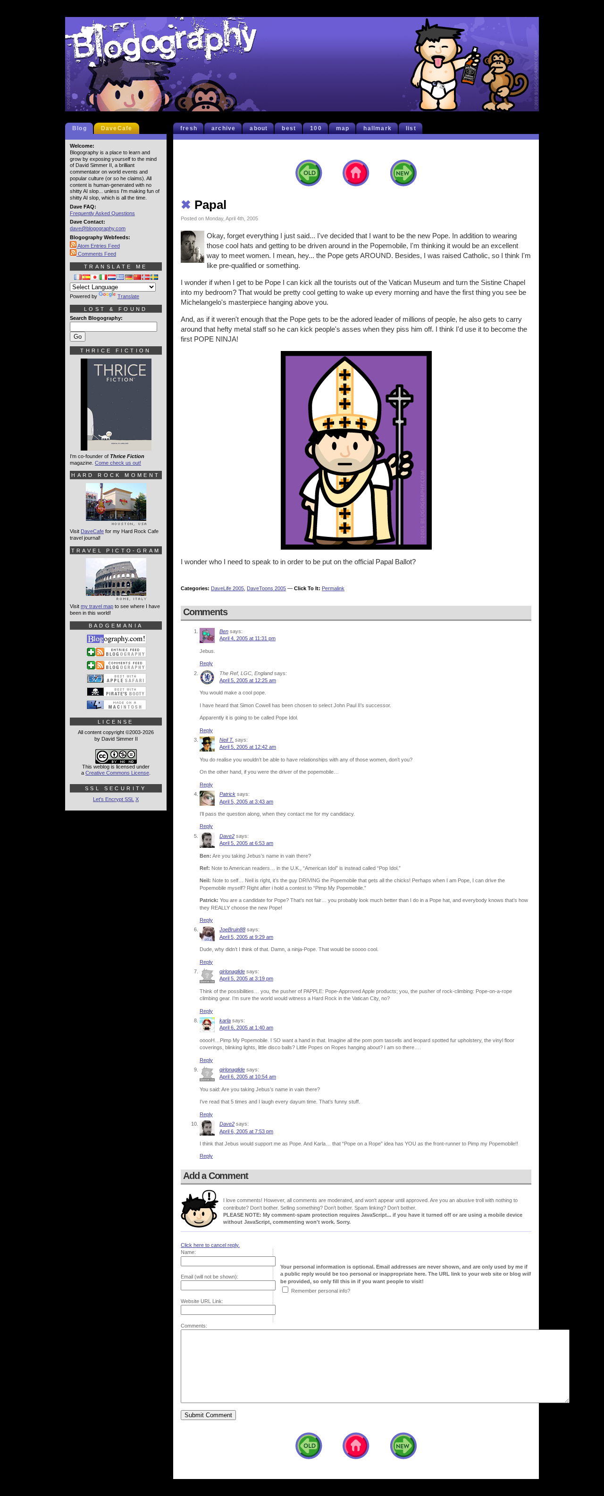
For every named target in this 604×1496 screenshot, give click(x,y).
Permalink (333, 588)
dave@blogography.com (98, 228)
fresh (188, 128)
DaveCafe (117, 128)
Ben (223, 631)
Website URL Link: (202, 1301)
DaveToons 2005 (266, 588)
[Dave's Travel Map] (116, 596)
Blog (79, 128)
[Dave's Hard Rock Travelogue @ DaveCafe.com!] (116, 521)
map (343, 128)
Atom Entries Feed (98, 246)
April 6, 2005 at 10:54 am (247, 1076)
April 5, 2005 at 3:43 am (246, 801)
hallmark (377, 128)
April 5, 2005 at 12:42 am (247, 747)
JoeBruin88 (232, 929)
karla (225, 1020)
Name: (188, 1252)
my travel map (97, 606)
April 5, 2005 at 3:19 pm (246, 978)
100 (316, 128)
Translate (128, 296)
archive (223, 128)
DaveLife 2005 (227, 588)
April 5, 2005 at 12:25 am (247, 680)
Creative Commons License (117, 773)
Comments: (194, 1326)
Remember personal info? (320, 1291)
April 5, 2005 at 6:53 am (246, 843)
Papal (203, 205)
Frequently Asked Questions (102, 213)
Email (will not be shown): (209, 1276)
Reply (206, 663)
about (259, 128)
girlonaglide (232, 971)
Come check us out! (118, 463)
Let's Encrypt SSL (113, 799)
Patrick (227, 794)
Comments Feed (96, 254)
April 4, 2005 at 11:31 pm (247, 638)
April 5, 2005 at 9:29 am (246, 937)
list (411, 128)
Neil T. (226, 740)
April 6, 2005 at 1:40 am (246, 1027)
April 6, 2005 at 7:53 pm (246, 1131)
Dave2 (227, 836)
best (289, 128)
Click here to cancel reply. (210, 1245)
